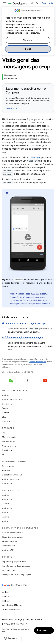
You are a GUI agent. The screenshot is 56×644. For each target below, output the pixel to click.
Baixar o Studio (8, 546)
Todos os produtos (11, 609)
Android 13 (6, 512)
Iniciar (28, 49)
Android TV (7, 483)
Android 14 (7, 508)
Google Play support (10, 570)
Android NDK (7, 550)
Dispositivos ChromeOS (12, 475)
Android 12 (7, 517)
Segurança (7, 404)
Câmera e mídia (9, 446)
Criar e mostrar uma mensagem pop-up (23, 323)
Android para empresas (12, 399)
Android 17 (7, 495)
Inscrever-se (44, 630)
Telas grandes (8, 466)
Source (5, 408)
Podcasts (6, 421)
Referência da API (10, 541)
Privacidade (7, 450)
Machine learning (9, 437)
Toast (13, 297)
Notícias (5, 412)
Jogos (4, 433)
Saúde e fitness (8, 441)
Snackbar (35, 157)
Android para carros (10, 479)
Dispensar (28, 40)
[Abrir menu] (4, 3)
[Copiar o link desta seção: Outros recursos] (31, 317)
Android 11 (6, 521)
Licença (18, 619)
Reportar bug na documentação (16, 566)
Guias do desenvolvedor (12, 537)
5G (3, 454)
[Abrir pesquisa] (32, 3)
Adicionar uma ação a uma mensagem (22, 337)
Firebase (6, 601)
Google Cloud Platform (12, 605)
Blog (4, 417)
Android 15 (7, 503)
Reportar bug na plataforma (14, 561)
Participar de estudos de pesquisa (16, 574)
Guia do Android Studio (12, 532)
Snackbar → (11, 108)
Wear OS (6, 470)
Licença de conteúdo (37, 362)
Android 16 (7, 499)
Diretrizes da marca (33, 619)
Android (5, 395)
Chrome (5, 596)
